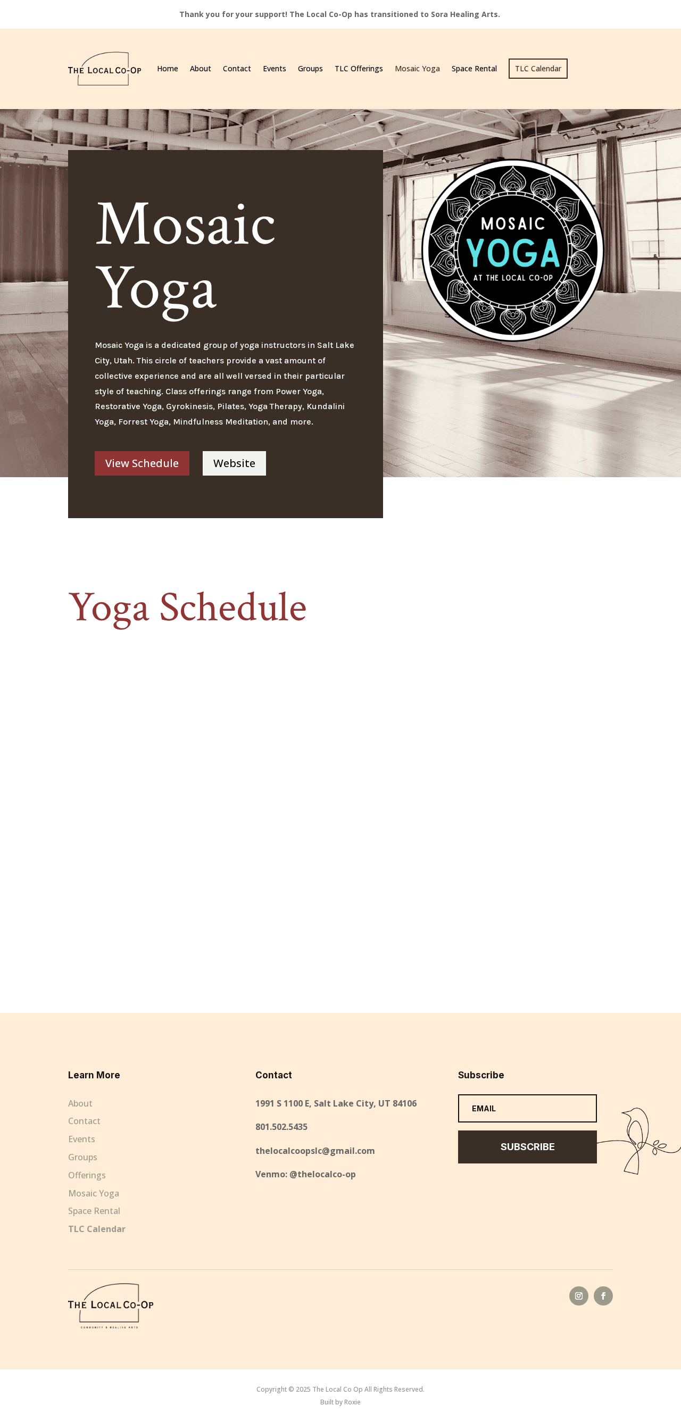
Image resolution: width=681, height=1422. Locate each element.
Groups (310, 68)
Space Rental (474, 68)
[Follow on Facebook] (603, 1295)
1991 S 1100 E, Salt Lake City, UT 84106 (336, 1103)
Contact (237, 68)
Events (274, 68)
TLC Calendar (97, 1229)
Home (167, 68)
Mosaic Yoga (417, 68)
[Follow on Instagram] (578, 1295)
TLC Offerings (359, 68)
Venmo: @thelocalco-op (305, 1174)
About (200, 68)
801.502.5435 (281, 1127)
